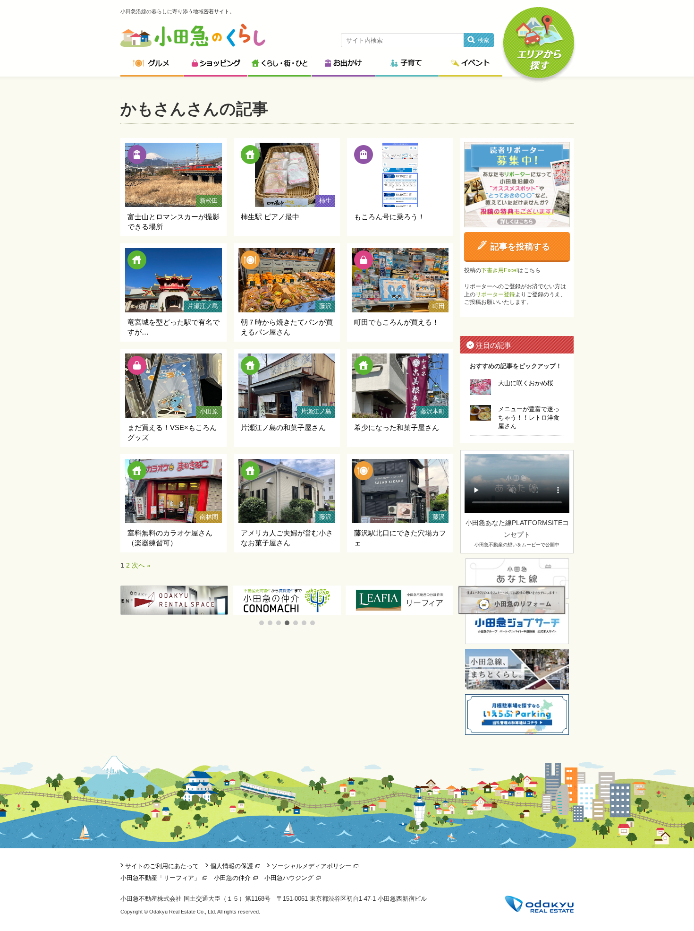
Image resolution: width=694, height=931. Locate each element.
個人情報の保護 (231, 866)
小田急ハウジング (288, 877)
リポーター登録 (495, 294)
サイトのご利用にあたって (162, 866)
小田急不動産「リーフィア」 (160, 877)
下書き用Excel (499, 270)
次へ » (141, 565)
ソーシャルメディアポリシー (311, 866)
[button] (261, 623)
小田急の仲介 (232, 877)
